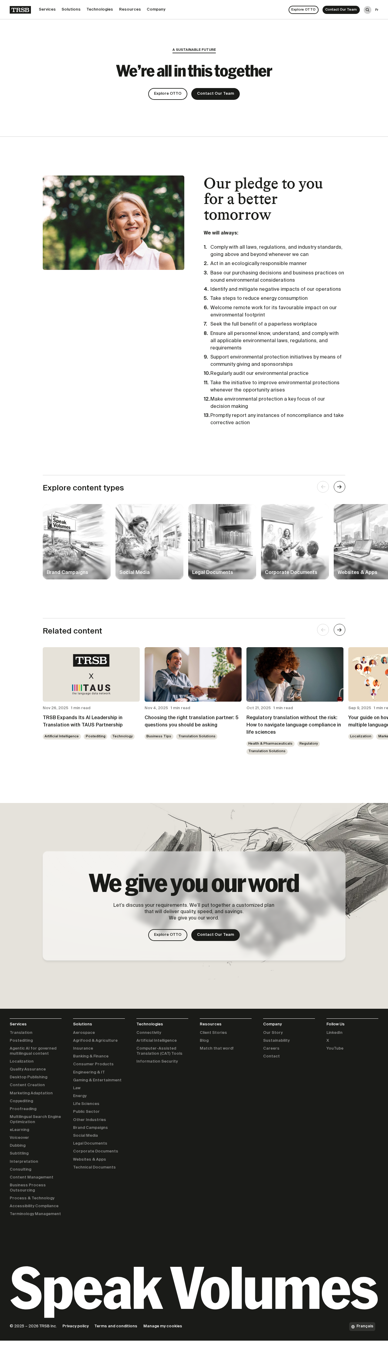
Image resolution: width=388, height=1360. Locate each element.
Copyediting (21, 1101)
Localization (360, 736)
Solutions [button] (71, 9)
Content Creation (27, 1085)
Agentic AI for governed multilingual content (33, 1051)
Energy (79, 1096)
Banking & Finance (91, 1056)
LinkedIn (334, 1033)
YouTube (334, 1048)
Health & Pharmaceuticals (270, 744)
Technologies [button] (99, 9)
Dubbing (17, 1146)
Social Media (85, 1136)
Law (76, 1088)
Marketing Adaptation (31, 1093)
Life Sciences (86, 1104)
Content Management (31, 1177)
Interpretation (24, 1162)
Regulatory (308, 744)
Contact (271, 1056)
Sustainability (276, 1041)
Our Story (273, 1033)
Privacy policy (75, 1326)
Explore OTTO (303, 9)
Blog (204, 1041)
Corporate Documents (95, 1151)
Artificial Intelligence (62, 736)
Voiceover (19, 1138)
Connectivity (148, 1033)
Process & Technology (32, 1198)
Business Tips (158, 736)
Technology (122, 736)
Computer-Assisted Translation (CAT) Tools (159, 1051)
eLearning (19, 1130)
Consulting (20, 1170)
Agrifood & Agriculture (95, 1041)
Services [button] (47, 9)
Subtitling (19, 1153)
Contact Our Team (341, 9)
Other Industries (89, 1120)
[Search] (368, 10)
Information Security (157, 1061)
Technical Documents (94, 1167)
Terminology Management (35, 1214)
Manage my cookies (162, 1326)
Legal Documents (90, 1143)
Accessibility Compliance (34, 1206)
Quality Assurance (28, 1069)
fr (376, 10)
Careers (271, 1048)
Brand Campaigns (90, 1128)
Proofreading (23, 1109)
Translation (21, 1033)
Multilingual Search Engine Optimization (35, 1119)
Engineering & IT (89, 1072)
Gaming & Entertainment (97, 1080)
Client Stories (213, 1033)
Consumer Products (93, 1064)
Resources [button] (130, 9)
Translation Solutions (197, 736)
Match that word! (216, 1048)
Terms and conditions (115, 1326)
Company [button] (156, 9)
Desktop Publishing (28, 1077)
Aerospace (84, 1033)
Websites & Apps (89, 1160)
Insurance (83, 1048)
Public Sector (86, 1112)
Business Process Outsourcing (28, 1187)
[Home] (20, 10)
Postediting (95, 736)
